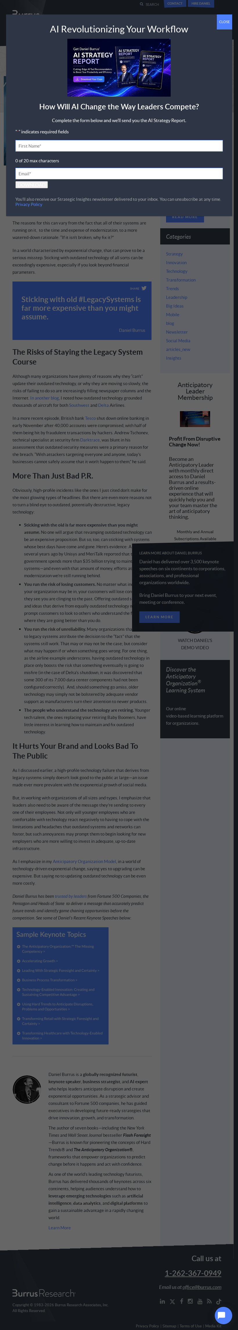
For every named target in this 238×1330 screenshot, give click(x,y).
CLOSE (224, 22)
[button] (223, 1315)
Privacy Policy (28, 204)
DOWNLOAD (32, 184)
